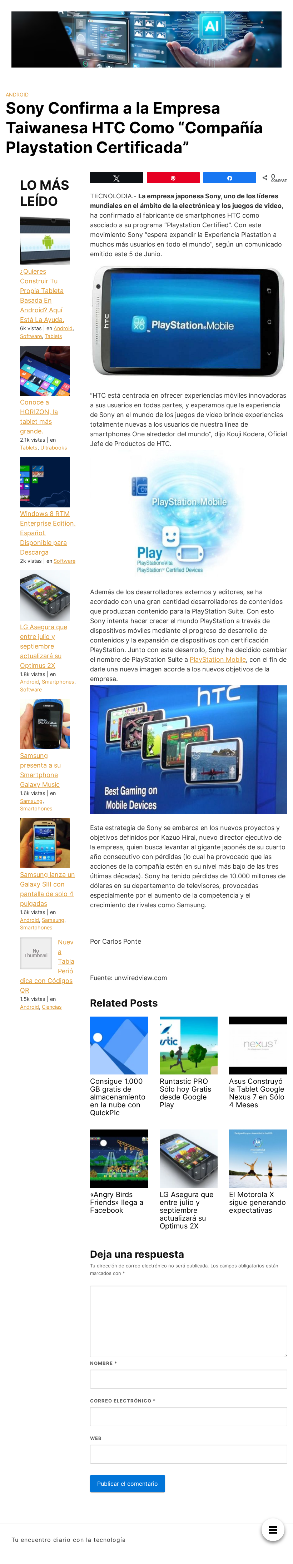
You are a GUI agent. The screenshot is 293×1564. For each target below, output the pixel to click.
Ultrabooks (53, 448)
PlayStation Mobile (218, 659)
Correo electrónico (123, 1401)
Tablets (53, 336)
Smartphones (58, 682)
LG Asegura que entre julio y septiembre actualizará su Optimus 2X (43, 646)
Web (96, 1438)
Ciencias (52, 1007)
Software (31, 336)
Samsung (31, 801)
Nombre (103, 1363)
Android (17, 94)
